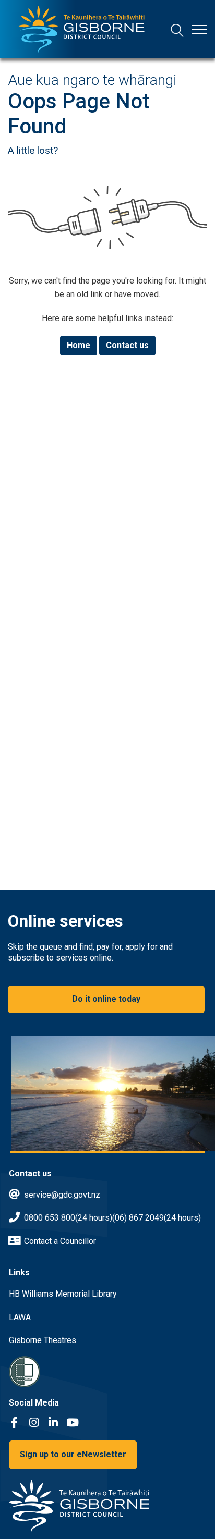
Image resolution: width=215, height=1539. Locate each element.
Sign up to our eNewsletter (73, 1454)
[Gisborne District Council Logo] (81, 29)
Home (78, 345)
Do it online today (106, 999)
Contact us (127, 345)
